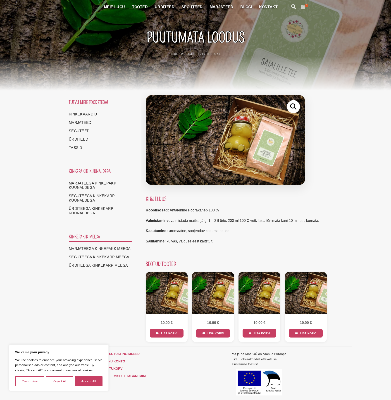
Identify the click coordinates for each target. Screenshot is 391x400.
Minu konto (115, 361)
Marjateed (222, 7)
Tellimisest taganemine (126, 376)
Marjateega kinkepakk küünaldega (92, 185)
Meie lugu (114, 7)
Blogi (246, 7)
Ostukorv (113, 368)
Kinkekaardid (83, 114)
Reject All (59, 381)
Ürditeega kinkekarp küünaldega (91, 211)
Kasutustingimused (122, 354)
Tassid (75, 148)
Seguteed (192, 7)
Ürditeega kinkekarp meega (98, 265)
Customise (30, 381)
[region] (59, 368)
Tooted (140, 7)
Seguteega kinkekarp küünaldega (92, 198)
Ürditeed (164, 7)
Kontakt (268, 7)
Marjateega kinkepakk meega (100, 249)
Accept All (88, 381)
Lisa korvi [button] (169, 333)
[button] (293, 106)
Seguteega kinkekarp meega (99, 257)
